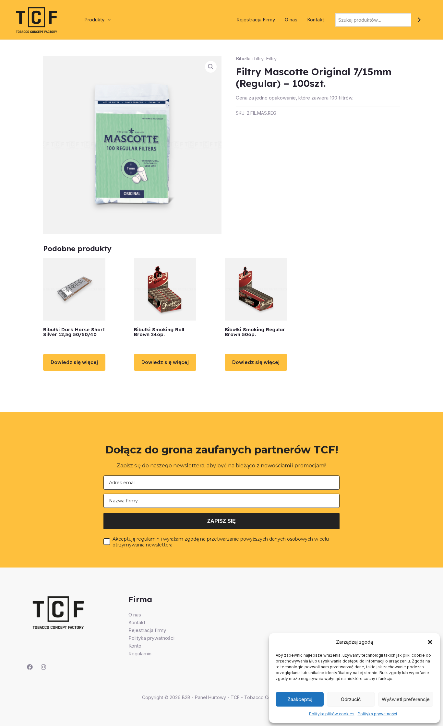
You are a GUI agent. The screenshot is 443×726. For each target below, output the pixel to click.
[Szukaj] (419, 20)
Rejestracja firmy (147, 630)
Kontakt (315, 20)
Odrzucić (351, 699)
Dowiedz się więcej (74, 362)
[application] (107, 20)
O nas (291, 20)
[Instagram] (43, 667)
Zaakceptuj (299, 699)
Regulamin (139, 653)
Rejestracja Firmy (255, 20)
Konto (134, 646)
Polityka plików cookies (331, 713)
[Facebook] (30, 667)
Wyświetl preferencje (406, 699)
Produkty (94, 20)
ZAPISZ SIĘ (221, 521)
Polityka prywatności (377, 713)
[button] (430, 642)
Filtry (271, 58)
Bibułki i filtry (249, 58)
